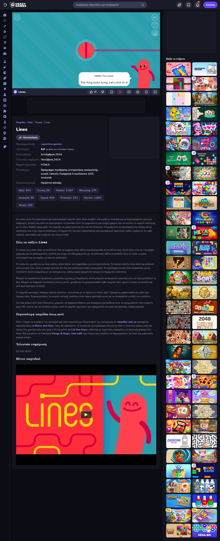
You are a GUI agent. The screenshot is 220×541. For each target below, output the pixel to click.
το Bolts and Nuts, (43, 326)
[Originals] (5, 42)
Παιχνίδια (20, 122)
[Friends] (179, 5)
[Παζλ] (5, 111)
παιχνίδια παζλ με (127, 322)
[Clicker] (5, 67)
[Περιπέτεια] (5, 116)
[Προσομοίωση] (5, 122)
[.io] (5, 72)
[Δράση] (5, 89)
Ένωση (38, 122)
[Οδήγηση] (5, 105)
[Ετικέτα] (5, 146)
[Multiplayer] (5, 48)
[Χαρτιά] (5, 138)
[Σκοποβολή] (5, 127)
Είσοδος (210, 5)
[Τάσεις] (5, 31)
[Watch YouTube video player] (86, 414)
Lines (47, 122)
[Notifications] (197, 5)
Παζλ (30, 122)
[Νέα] (5, 26)
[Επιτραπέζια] (5, 94)
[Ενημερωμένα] (5, 37)
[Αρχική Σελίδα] (5, 15)
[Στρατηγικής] (5, 133)
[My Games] (188, 5)
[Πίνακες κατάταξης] (5, 53)
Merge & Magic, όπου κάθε (67, 333)
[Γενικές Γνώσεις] (5, 83)
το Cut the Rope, (78, 329)
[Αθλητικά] (5, 78)
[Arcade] (5, 61)
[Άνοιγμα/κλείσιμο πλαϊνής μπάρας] (5, 5)
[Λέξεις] (5, 100)
